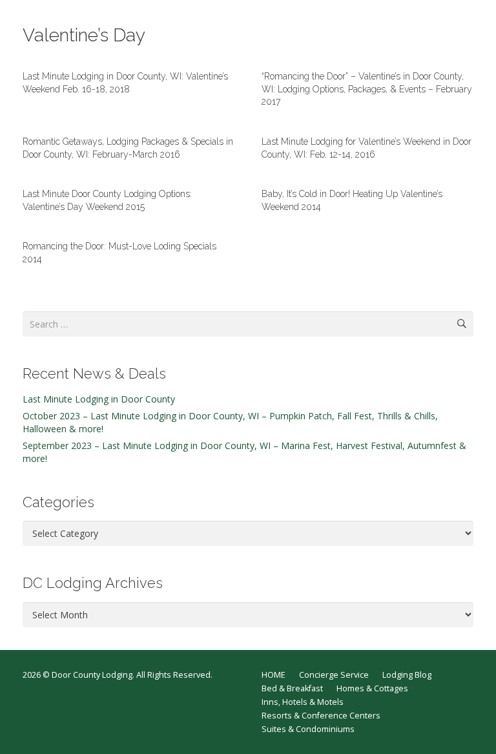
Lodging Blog (406, 674)
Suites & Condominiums (308, 729)
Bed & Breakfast (292, 688)
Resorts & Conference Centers (321, 715)
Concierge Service (334, 674)
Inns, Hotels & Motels (303, 701)
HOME (273, 674)
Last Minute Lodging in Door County (99, 399)
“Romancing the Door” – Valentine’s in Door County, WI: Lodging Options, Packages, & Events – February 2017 (367, 89)
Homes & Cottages (372, 688)
